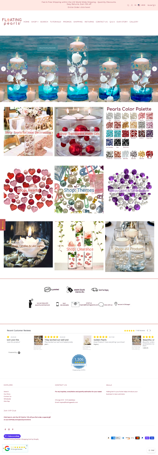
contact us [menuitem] (102, 22)
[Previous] (3, 68)
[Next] (154, 68)
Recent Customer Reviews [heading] (19, 329)
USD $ (143, 5)
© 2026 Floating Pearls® (12, 438)
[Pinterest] (12, 428)
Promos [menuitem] (67, 22)
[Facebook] (5, 428)
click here (85, 7)
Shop (105, 76)
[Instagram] (9, 428)
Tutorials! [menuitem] (55, 22)
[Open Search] (128, 5)
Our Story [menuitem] (122, 22)
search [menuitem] (44, 22)
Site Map (7, 400)
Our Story (7, 393)
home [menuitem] (26, 22)
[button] (148, 329)
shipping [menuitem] (78, 22)
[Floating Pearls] (7, 451)
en (135, 5)
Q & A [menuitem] (112, 22)
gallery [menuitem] (134, 22)
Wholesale (7, 397)
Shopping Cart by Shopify (30, 438)
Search (6, 390)
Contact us (7, 395)
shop (34, 22)
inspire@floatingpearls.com (68, 401)
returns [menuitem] (89, 22)
